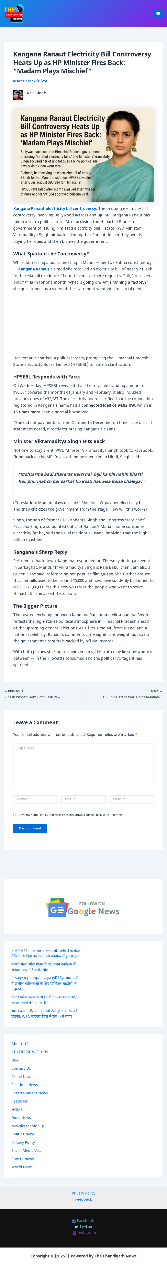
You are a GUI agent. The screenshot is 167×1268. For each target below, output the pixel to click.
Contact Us (21, 1068)
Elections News (24, 1085)
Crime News (21, 1077)
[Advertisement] (83, 325)
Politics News (23, 1134)
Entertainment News (29, 1093)
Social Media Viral (26, 1151)
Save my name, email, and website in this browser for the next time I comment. (72, 815)
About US (19, 1044)
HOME (17, 1110)
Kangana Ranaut (33, 269)
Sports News (22, 1159)
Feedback (19, 1101)
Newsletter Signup (27, 1126)
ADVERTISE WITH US (29, 1052)
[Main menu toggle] (158, 13)
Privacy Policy (23, 1142)
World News (22, 1167)
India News (21, 1118)
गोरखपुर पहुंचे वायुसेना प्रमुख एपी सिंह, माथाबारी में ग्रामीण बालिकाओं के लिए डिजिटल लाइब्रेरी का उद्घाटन (44, 984)
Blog (15, 1060)
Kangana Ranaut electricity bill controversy (54, 209)
